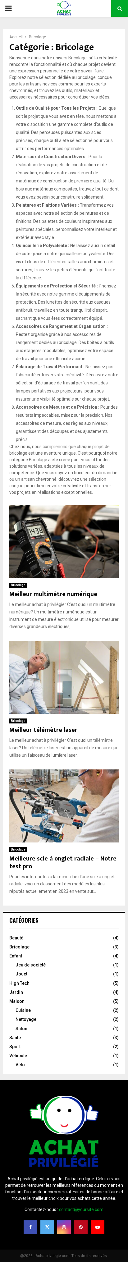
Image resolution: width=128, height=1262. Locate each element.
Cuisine (23, 1010)
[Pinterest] (81, 1227)
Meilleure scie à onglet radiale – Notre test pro (63, 862)
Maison (17, 1001)
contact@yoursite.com (81, 1209)
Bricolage (18, 585)
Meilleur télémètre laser (43, 730)
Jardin (16, 992)
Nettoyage (26, 1019)
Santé (15, 1037)
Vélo (20, 1064)
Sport (15, 1046)
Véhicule (18, 1055)
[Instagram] (64, 1227)
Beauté (16, 937)
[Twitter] (47, 1227)
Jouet (21, 973)
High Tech (19, 983)
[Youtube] (97, 1227)
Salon (21, 1028)
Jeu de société (31, 964)
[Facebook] (30, 1227)
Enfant (15, 955)
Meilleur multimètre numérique (53, 594)
